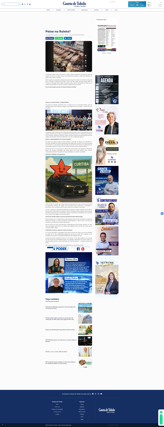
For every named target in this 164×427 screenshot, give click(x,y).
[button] (49, 38)
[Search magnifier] (19, 4)
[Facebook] (22, 4)
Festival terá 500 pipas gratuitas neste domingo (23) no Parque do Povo (60, 307)
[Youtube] (29, 4)
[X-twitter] (24, 4)
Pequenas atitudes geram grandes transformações (60, 329)
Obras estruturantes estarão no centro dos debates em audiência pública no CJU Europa (60, 362)
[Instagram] (27, 4)
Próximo (109, 53)
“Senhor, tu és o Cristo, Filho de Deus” (56, 351)
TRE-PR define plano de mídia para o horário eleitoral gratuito (61, 340)
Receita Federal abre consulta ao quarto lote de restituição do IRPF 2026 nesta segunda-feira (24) (59, 318)
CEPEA (114, 1)
